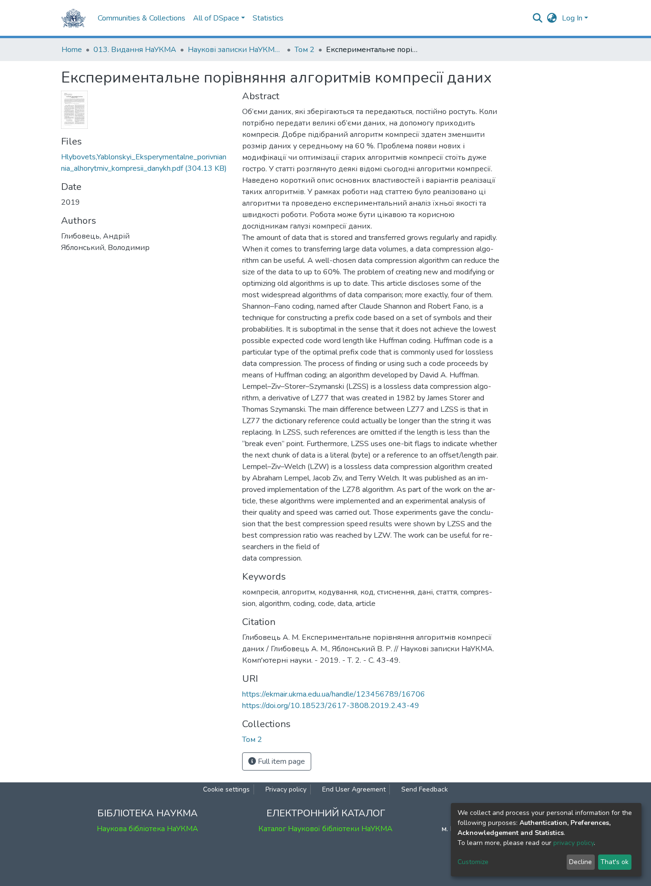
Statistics (268, 18)
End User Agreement (354, 789)
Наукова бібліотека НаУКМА (147, 828)
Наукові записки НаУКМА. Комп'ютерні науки (235, 49)
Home (71, 49)
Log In (572, 18)
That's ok (614, 861)
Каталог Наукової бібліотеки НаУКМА (325, 828)
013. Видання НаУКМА (134, 49)
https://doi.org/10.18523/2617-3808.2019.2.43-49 (330, 705)
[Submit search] (537, 18)
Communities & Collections (141, 18)
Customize (473, 861)
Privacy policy (285, 789)
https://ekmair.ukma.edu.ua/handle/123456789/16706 (333, 694)
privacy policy (573, 842)
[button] (552, 18)
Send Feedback (424, 789)
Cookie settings (226, 789)
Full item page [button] (280, 761)
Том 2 (305, 49)
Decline (580, 861)
